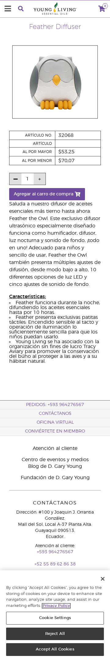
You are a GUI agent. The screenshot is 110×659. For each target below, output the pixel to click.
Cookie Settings (55, 618)
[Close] (102, 579)
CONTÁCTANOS (55, 413)
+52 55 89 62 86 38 (55, 564)
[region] (55, 614)
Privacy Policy (56, 606)
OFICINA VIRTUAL (55, 422)
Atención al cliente (55, 448)
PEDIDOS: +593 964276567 (55, 405)
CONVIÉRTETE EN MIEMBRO (55, 431)
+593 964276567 (55, 552)
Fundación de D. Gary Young (55, 477)
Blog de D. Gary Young (55, 466)
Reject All (55, 634)
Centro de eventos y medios (55, 459)
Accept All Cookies (55, 649)
